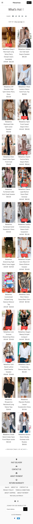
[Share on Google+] (22, 16)
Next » (25, 449)
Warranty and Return (16, 495)
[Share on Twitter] (16, 16)
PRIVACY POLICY (8, 490)
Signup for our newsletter (16, 505)
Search (7, 487)
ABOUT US (14, 487)
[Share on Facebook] (13, 16)
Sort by (11, 22)
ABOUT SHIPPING (10, 493)
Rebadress (18, 514)
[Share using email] (25, 16)
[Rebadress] (16, 3)
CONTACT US (24, 487)
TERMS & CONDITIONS (23, 490)
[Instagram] (17, 501)
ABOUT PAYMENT (22, 493)
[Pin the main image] (19, 16)
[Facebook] (15, 501)
